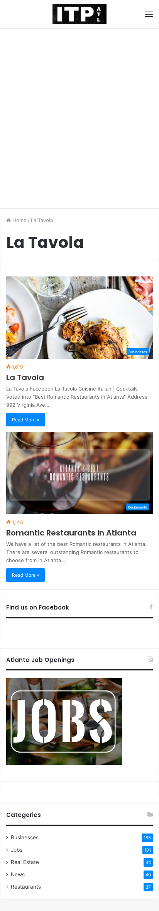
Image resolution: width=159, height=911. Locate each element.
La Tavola (25, 377)
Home (19, 220)
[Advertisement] (79, 115)
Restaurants (26, 887)
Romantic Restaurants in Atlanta (71, 532)
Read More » (25, 420)
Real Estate (25, 862)
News (18, 874)
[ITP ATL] (79, 14)
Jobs (16, 850)
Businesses (25, 837)
